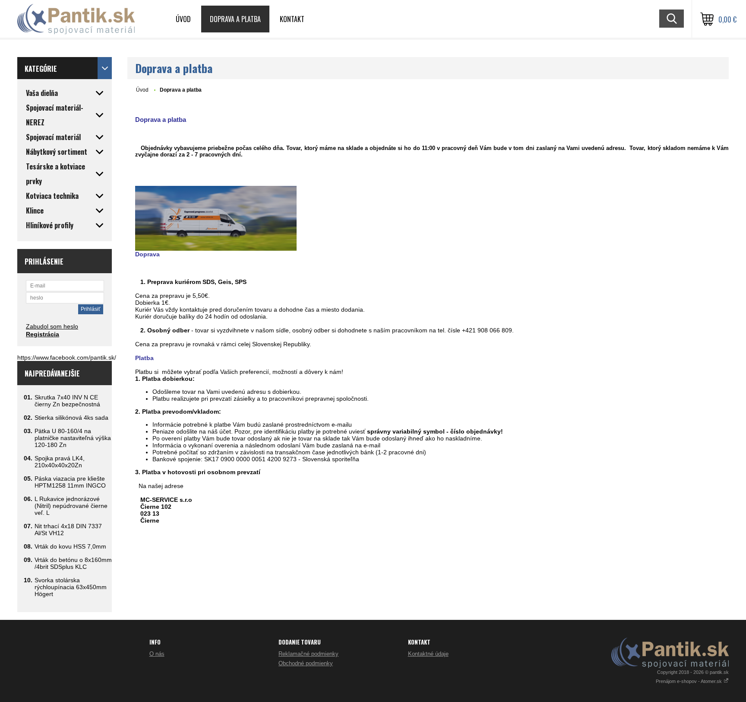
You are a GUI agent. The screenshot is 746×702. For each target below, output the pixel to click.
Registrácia (42, 334)
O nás (156, 654)
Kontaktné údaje (428, 654)
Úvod (183, 19)
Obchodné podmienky (305, 663)
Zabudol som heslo (52, 326)
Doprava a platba (235, 19)
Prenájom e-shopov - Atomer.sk (689, 681)
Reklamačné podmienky (308, 654)
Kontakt (292, 19)
